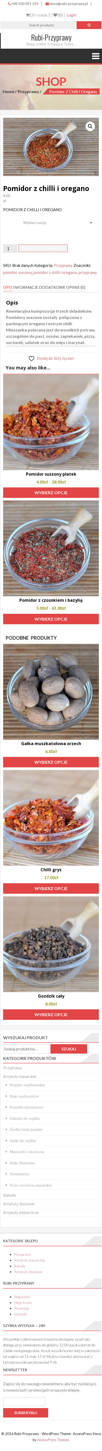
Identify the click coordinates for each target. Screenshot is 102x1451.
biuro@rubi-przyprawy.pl (68, 4)
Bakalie (9, 1195)
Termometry (20, 1174)
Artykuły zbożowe (19, 1203)
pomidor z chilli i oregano (55, 272)
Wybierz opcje (51, 492)
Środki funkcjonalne (26, 1129)
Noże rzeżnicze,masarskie (31, 1185)
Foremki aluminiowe (26, 1107)
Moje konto (23, 1302)
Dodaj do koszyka (45, 248)
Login (71, 15)
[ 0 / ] (40, 15)
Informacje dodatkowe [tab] (39, 287)
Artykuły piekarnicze (21, 1212)
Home (8, 91)
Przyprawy (28, 91)
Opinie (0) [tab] (75, 287)
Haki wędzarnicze (24, 1096)
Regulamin (22, 1297)
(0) (60, 15)
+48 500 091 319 (24, 4)
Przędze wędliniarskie (27, 1085)
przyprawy (88, 272)
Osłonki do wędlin (25, 1118)
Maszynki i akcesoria (27, 1152)
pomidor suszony (17, 272)
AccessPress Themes (53, 1440)
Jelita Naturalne (22, 1163)
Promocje (21, 1308)
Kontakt (20, 1314)
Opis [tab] (7, 287)
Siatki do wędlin (23, 1141)
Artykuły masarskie (19, 1076)
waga (8, 218)
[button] (90, 126)
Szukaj (68, 1049)
